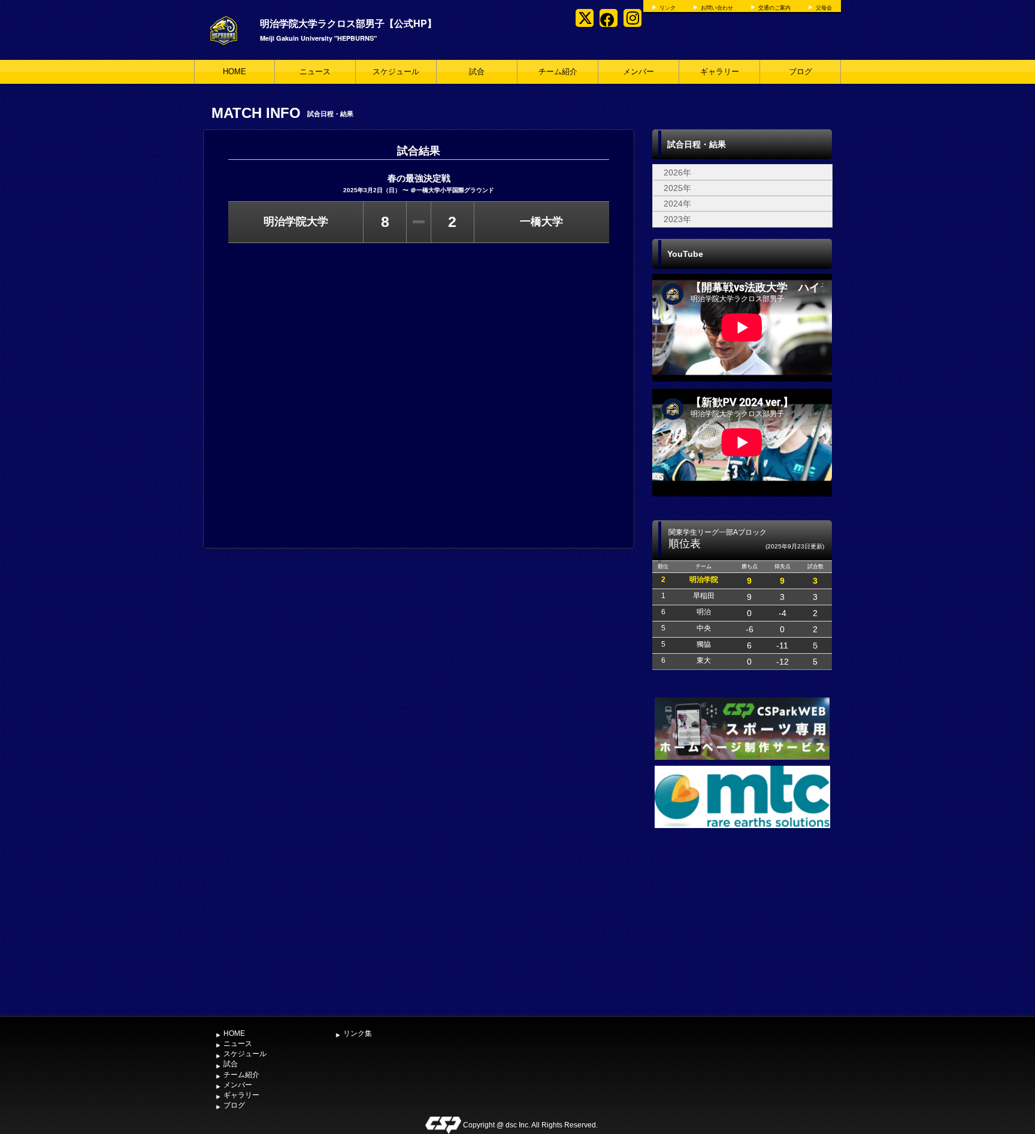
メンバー (638, 71)
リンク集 (357, 1033)
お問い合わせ (717, 8)
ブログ (800, 71)
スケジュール (396, 71)
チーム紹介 (557, 71)
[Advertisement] (742, 921)
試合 (477, 71)
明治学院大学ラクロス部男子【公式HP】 (348, 23)
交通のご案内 (774, 8)
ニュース (315, 71)
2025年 (677, 188)
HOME (234, 71)
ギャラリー (719, 71)
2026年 (677, 172)
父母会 (824, 8)
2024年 (677, 203)
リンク (667, 8)
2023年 (677, 219)
